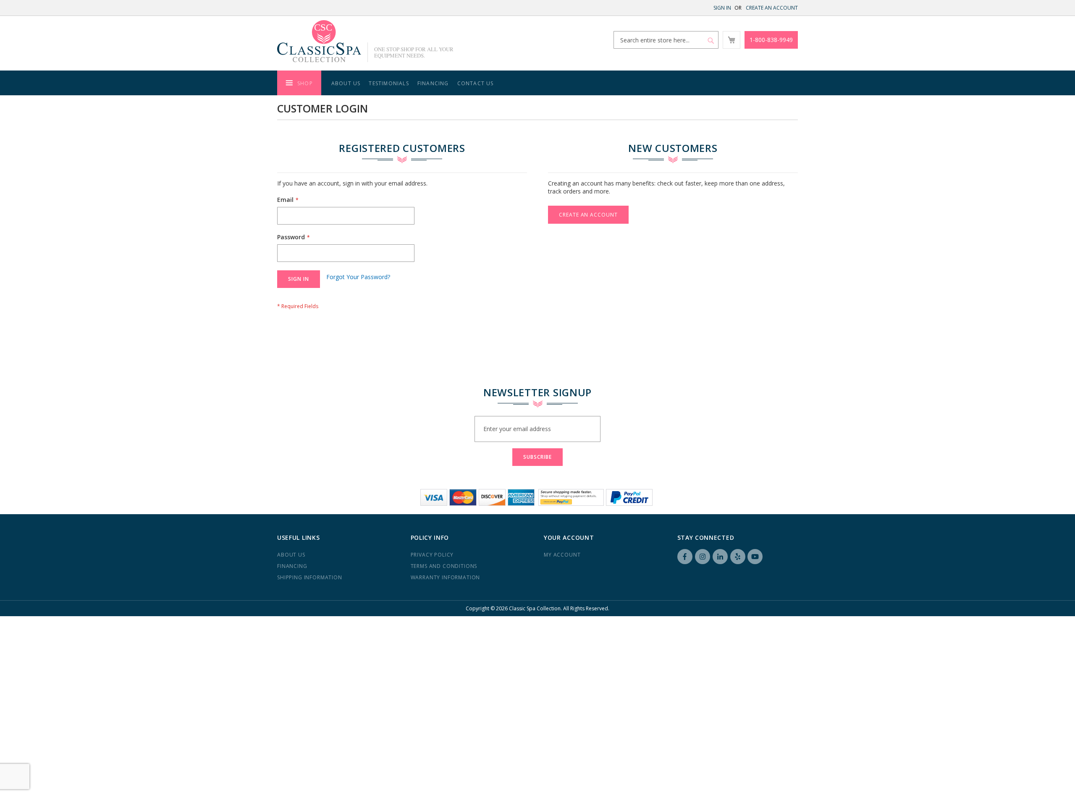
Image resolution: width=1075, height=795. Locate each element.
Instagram (702, 556)
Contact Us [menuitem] (475, 83)
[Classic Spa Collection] (319, 41)
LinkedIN (720, 556)
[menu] (537, 83)
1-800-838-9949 (771, 40)
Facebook (684, 556)
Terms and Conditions (444, 566)
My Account (562, 554)
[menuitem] (299, 83)
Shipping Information (309, 577)
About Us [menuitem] (346, 83)
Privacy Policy (432, 554)
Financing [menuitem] (433, 83)
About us (291, 554)
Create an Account (772, 7)
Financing (292, 566)
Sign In (722, 7)
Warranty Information (445, 577)
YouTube (755, 556)
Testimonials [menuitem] (389, 83)
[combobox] (666, 40)
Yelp (737, 556)
